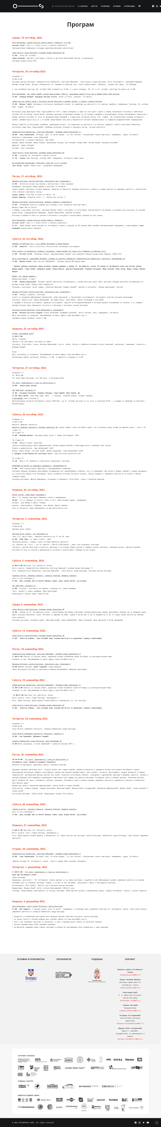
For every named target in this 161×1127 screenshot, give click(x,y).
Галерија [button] (105, 6)
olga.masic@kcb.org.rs (77, 315)
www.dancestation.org (58, 508)
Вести (94, 6)
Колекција (129, 6)
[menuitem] (63, 6)
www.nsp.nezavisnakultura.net (68, 453)
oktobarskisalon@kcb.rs (130, 975)
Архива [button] (117, 6)
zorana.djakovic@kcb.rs (130, 988)
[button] (153, 6)
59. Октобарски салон (63, 6)
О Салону (83, 6)
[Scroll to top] (156, 1122)
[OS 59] (28, 6)
